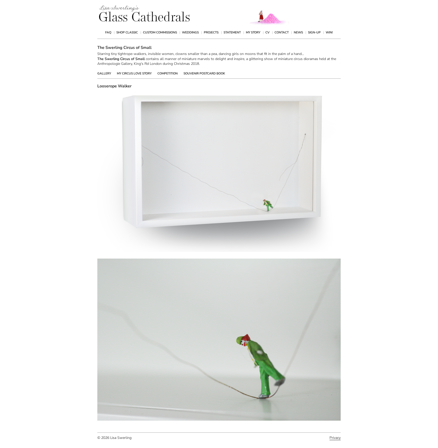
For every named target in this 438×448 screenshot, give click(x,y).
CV (267, 32)
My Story (253, 32)
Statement (232, 32)
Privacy (335, 437)
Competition (167, 73)
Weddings (190, 32)
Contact (282, 32)
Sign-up (314, 32)
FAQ (108, 32)
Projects (211, 32)
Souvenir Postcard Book (204, 73)
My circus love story (134, 73)
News (298, 32)
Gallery (104, 73)
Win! (329, 32)
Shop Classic (127, 32)
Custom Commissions (160, 32)
